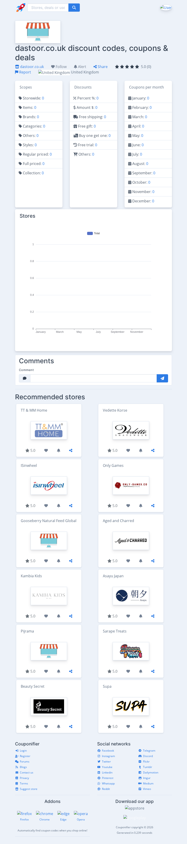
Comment (26, 370)
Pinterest (107, 778)
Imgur (147, 778)
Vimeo (147, 789)
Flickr (146, 761)
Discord (148, 756)
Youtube (107, 767)
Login (23, 751)
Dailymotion (150, 772)
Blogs (23, 767)
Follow (61, 66)
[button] (165, 7)
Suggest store (28, 789)
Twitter (106, 761)
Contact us (26, 772)
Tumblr (147, 767)
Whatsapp (108, 783)
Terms (24, 783)
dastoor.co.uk (31, 66)
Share (102, 66)
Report (24, 72)
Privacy (24, 778)
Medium (148, 783)
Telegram (149, 751)
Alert (81, 66)
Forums (24, 761)
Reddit (106, 789)
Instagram (108, 756)
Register (25, 756)
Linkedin (107, 772)
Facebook (108, 751)
